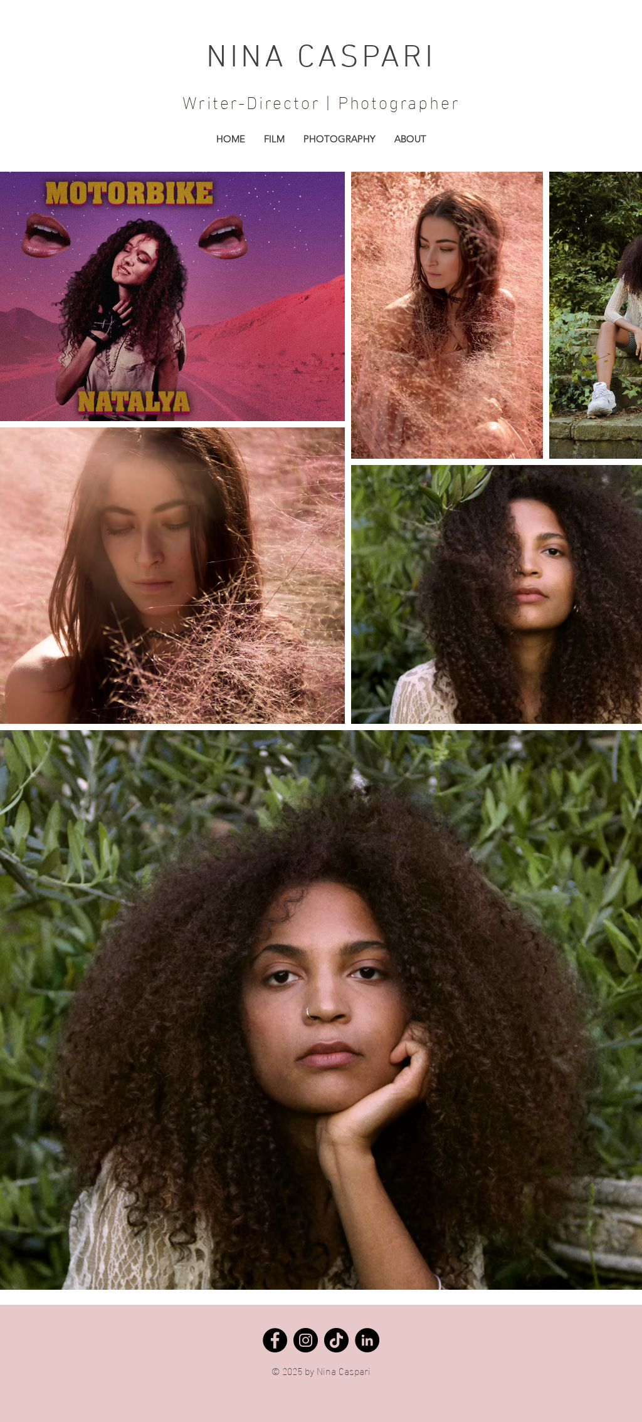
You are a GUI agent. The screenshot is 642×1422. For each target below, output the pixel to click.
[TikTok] (336, 1340)
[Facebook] (275, 1340)
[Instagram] (305, 1340)
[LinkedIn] (367, 1340)
